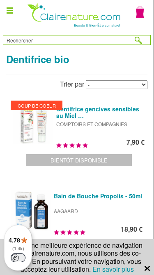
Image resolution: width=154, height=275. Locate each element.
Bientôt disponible (79, 160)
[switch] (18, 257)
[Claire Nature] (73, 28)
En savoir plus (113, 269)
